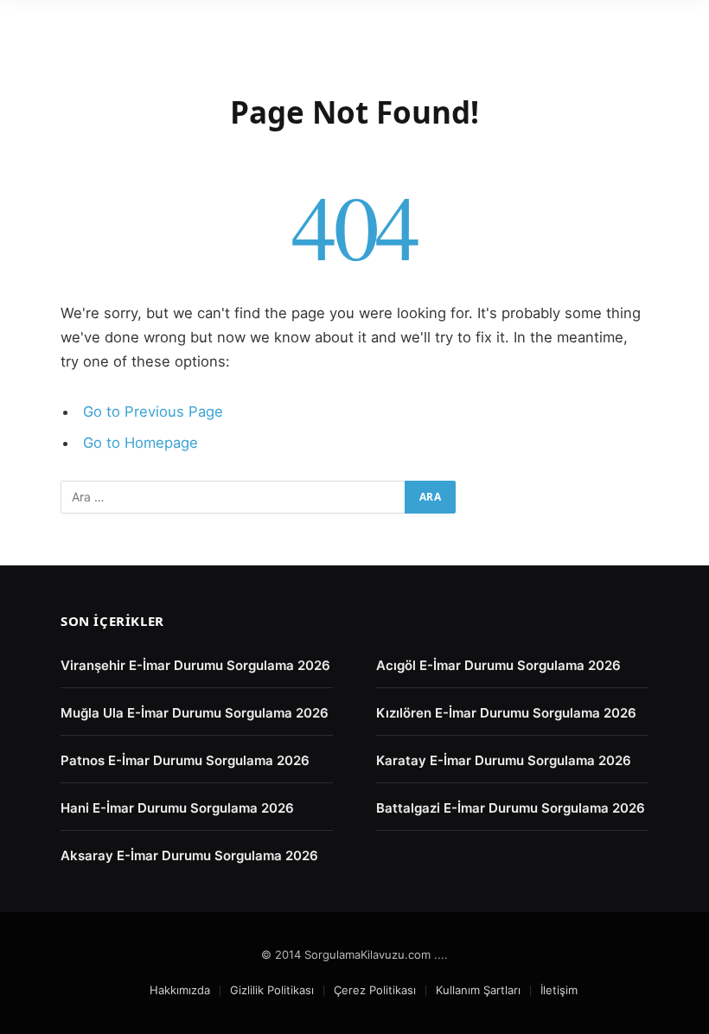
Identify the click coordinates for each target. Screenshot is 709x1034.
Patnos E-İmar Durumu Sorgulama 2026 (185, 760)
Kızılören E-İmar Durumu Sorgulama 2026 (506, 713)
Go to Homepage (140, 442)
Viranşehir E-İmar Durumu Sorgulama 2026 (195, 665)
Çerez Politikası (375, 990)
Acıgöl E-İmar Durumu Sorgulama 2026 (498, 665)
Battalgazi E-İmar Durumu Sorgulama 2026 (510, 808)
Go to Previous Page (153, 411)
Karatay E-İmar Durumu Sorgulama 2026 (503, 760)
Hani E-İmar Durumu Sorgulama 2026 (177, 808)
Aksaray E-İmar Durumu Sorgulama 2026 (189, 855)
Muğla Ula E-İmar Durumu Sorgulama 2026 (195, 713)
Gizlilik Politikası (272, 990)
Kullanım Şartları (478, 990)
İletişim (559, 990)
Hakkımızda (180, 990)
